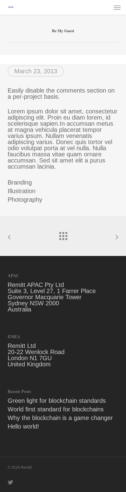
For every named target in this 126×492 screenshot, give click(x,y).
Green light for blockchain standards (57, 401)
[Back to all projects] (63, 234)
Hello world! (23, 426)
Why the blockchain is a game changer (60, 418)
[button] (117, 7)
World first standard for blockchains (56, 409)
